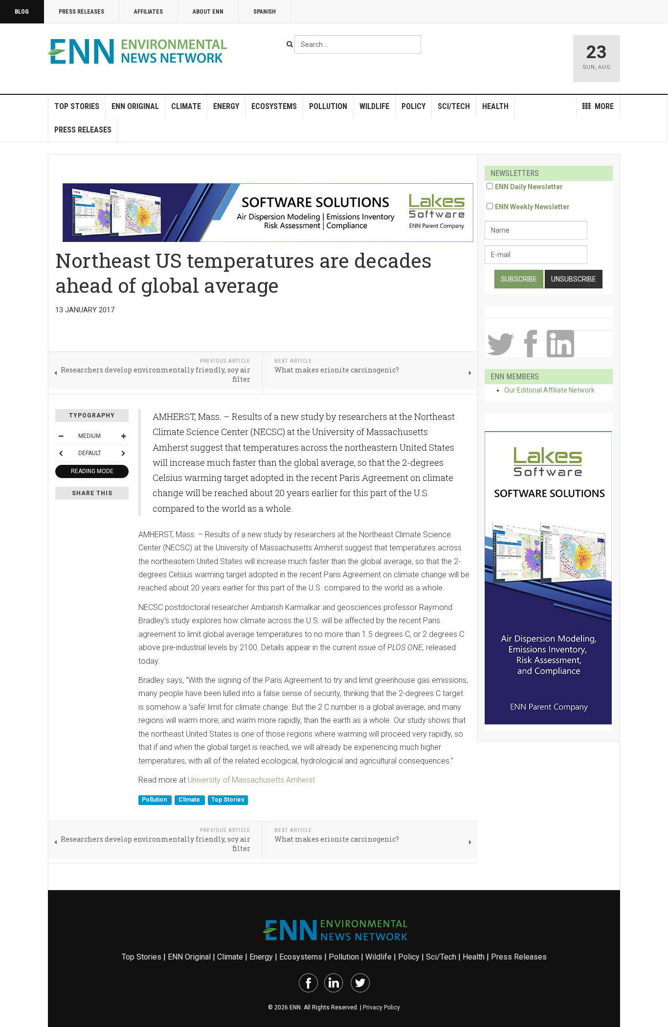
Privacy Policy (381, 1007)
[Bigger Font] (123, 436)
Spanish (264, 11)
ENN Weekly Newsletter (532, 207)
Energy (226, 106)
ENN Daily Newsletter (529, 187)
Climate (186, 106)
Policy (413, 106)
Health (495, 106)
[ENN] (140, 51)
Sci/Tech (454, 106)
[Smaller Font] (60, 436)
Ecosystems (274, 106)
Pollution (328, 106)
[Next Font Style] (123, 453)
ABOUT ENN (208, 11)
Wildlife (374, 106)
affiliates (148, 11)
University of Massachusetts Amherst (251, 780)
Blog (22, 11)
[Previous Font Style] (60, 453)
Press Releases (81, 11)
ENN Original (135, 106)
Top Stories (76, 106)
